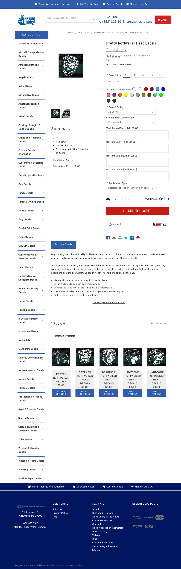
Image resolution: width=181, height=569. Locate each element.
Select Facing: (115, 107)
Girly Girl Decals (26, 246)
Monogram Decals (28, 349)
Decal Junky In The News (105, 516)
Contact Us (98, 524)
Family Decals (25, 193)
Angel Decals (25, 77)
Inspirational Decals (29, 331)
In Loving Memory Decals (27, 320)
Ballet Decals (25, 116)
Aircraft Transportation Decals (31, 54)
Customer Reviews (102, 513)
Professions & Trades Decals (30, 398)
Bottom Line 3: (121, 169)
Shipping (57, 509)
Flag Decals (24, 219)
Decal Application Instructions (54, 4)
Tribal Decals (25, 439)
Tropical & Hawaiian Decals (28, 450)
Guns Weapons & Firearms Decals (27, 256)
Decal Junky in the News (105, 546)
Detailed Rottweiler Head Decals (85, 378)
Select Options (61, 393)
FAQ (54, 516)
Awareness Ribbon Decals (28, 106)
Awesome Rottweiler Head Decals (133, 378)
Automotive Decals (28, 95)
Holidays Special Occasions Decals (27, 278)
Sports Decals (26, 418)
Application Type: (117, 183)
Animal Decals (26, 86)
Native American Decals (31, 370)
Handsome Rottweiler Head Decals (156, 378)
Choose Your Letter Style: (120, 117)
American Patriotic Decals (28, 67)
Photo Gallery (99, 531)
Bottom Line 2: (121, 155)
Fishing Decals (26, 210)
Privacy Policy (60, 513)
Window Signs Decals (29, 478)
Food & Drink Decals (29, 228)
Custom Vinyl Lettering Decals (30, 164)
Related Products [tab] (65, 336)
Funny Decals (25, 237)
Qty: (108, 199)
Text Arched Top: (122, 128)
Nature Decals (26, 379)
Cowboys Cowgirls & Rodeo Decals (29, 127)
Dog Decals (24, 184)
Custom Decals (114, 4)
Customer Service (102, 520)
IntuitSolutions (51, 565)
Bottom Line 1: (121, 142)
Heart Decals (25, 267)
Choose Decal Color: (119, 89)
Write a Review (142, 55)
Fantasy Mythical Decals (31, 201)
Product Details (64, 244)
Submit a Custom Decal (30, 43)
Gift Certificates (89, 4)
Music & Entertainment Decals (30, 359)
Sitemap (96, 550)
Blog (94, 539)
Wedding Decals (27, 469)
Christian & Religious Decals (29, 139)
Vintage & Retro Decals (31, 460)
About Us (97, 509)
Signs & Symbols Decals (31, 409)
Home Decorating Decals (28, 290)
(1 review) (125, 55)
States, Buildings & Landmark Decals (28, 429)
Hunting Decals (26, 310)
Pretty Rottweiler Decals (61, 378)
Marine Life (24, 340)
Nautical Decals (26, 388)
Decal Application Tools (31, 175)
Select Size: (114, 75)
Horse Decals (25, 301)
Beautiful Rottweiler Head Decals (109, 378)
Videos (96, 535)
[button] (31, 35)
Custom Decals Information (26, 152)
